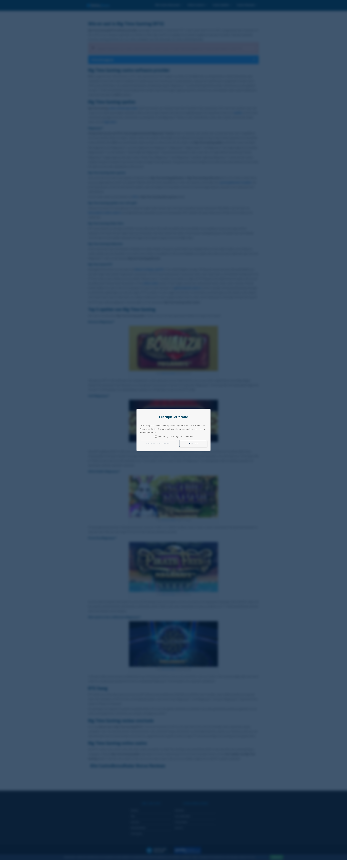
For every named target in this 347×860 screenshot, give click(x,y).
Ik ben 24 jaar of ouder (158, 443)
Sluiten (193, 443)
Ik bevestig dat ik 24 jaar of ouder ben (175, 436)
